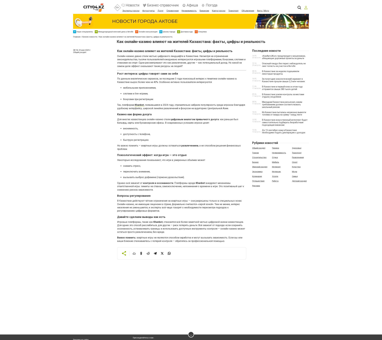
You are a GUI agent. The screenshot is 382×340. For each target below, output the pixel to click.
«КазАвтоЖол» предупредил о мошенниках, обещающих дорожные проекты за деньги (284, 57)
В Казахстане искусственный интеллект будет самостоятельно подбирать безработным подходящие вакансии (285, 122)
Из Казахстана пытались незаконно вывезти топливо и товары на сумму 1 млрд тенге (284, 113)
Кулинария (257, 176)
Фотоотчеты (148, 11)
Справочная (173, 11)
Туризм (255, 153)
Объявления (248, 11)
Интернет (276, 167)
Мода (294, 171)
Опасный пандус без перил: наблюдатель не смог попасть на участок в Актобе (284, 64)
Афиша (192, 5)
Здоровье (296, 148)
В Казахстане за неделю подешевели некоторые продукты (280, 72)
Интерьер (276, 171)
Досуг (161, 11)
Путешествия (258, 181)
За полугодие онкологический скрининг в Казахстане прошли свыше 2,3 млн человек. (283, 80)
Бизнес (255, 162)
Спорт (295, 162)
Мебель (275, 162)
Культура (296, 167)
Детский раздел (299, 181)
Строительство (259, 157)
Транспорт (233, 11)
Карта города (218, 11)
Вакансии (204, 11)
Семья (295, 176)
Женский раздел (259, 167)
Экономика (257, 171)
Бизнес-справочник (163, 5)
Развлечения (298, 157)
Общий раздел (258, 148)
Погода (211, 5)
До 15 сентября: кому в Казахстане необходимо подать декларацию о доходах (283, 131)
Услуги (275, 176)
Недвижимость (189, 11)
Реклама (256, 186)
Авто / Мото (263, 11)
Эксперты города (130, 11)
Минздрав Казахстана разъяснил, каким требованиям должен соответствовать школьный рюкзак (282, 104)
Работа (275, 181)
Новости (132, 5)
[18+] (93, 8)
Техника (275, 148)
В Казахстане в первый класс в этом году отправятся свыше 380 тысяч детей (282, 87)
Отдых (275, 157)
